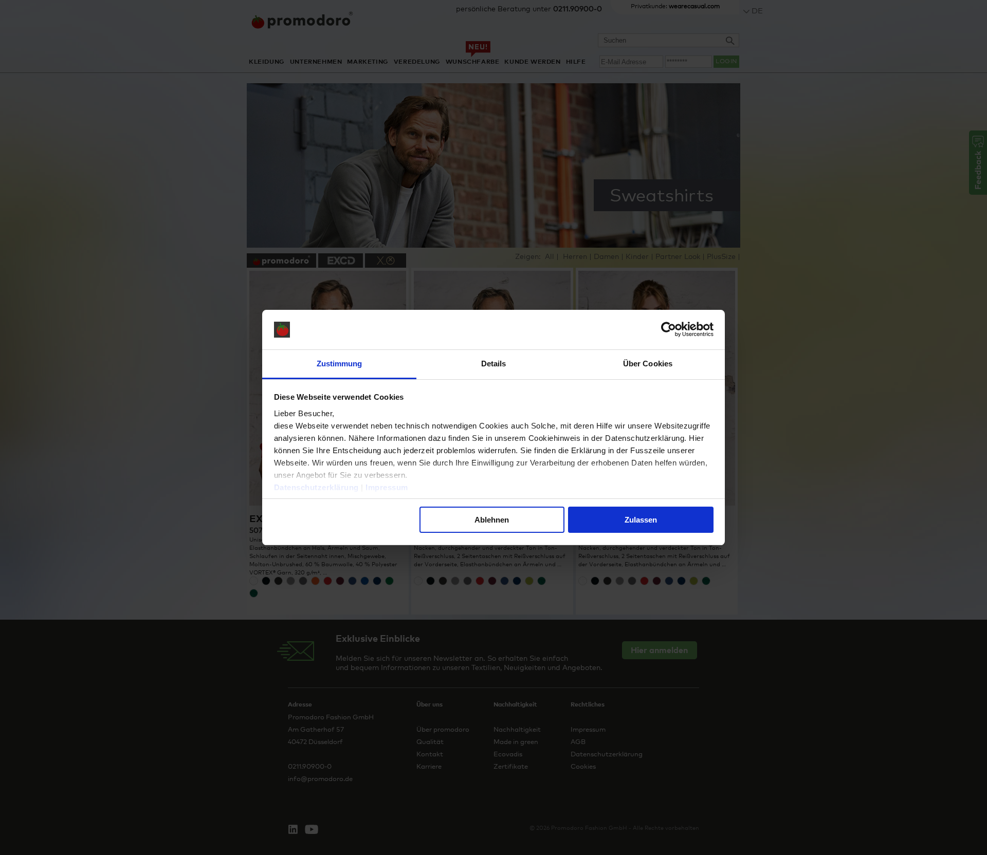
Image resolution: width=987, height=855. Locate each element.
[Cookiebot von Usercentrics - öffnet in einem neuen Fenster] (669, 330)
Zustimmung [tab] (339, 363)
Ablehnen (491, 519)
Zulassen (641, 519)
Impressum (386, 487)
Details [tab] (493, 363)
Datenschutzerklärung (316, 487)
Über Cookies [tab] (647, 363)
